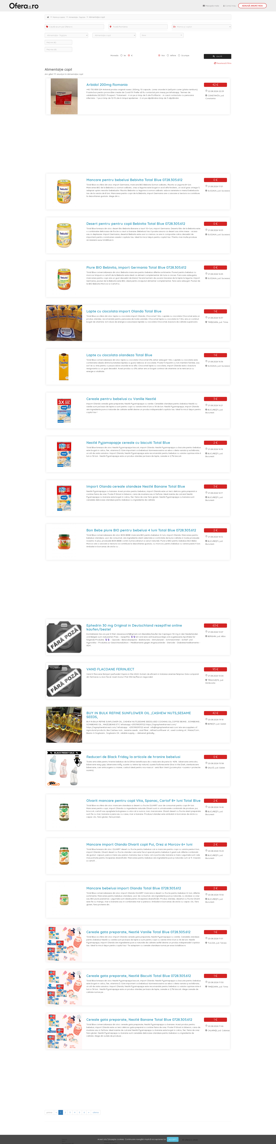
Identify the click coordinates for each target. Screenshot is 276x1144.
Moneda (114, 55)
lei (125, 55)
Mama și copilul (59, 17)
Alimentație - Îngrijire (77, 17)
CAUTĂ (219, 56)
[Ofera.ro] (24, 5)
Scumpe (185, 55)
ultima (96, 1112)
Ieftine (173, 55)
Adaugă (252, 5)
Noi (163, 55)
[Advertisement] (131, 146)
